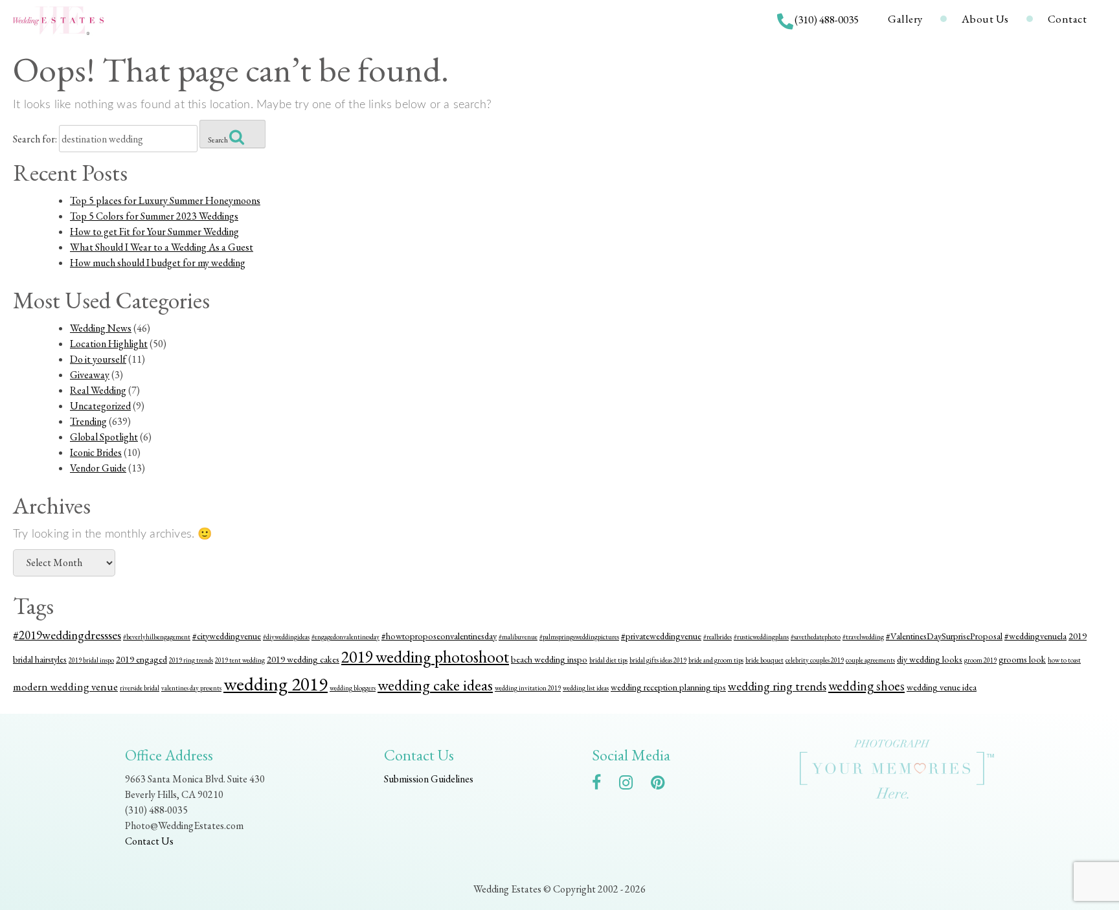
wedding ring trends (777, 686)
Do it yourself (98, 359)
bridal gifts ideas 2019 (657, 660)
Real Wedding (98, 390)
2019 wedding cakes (303, 659)
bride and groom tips (715, 660)
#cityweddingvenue (226, 636)
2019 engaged (141, 659)
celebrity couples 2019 (815, 660)
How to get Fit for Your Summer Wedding (154, 231)
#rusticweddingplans (761, 636)
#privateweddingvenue (661, 636)
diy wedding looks (929, 659)
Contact (1067, 19)
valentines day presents (191, 687)
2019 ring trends (191, 660)
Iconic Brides (96, 452)
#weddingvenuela (1035, 636)
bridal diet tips (608, 660)
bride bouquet (764, 660)
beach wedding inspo (549, 659)
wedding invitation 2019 (528, 687)
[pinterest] (664, 784)
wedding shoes (866, 685)
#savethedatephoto (816, 636)
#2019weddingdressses (67, 635)
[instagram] (632, 784)
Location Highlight (109, 343)
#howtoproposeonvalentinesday (439, 636)
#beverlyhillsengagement (156, 636)
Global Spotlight (104, 437)
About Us (985, 19)
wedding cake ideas (435, 685)
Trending (88, 421)
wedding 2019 (275, 683)
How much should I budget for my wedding (157, 262)
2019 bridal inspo (91, 660)
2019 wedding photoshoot (425, 657)
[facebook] (603, 784)
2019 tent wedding (240, 660)
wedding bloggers (353, 687)
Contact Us (149, 841)
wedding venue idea (942, 687)
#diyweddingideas (286, 636)
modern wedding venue (65, 686)
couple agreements (870, 660)
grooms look (1022, 659)
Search (218, 140)
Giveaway (89, 374)
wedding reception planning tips (668, 687)
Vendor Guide (98, 468)
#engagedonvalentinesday (345, 636)
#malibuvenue (518, 636)
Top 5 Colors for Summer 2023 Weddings (154, 216)
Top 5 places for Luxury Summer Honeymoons (165, 200)
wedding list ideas (586, 687)
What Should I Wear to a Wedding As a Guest (161, 247)
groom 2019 (980, 660)
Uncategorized (100, 406)
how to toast (1064, 660)
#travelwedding (863, 636)
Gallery (905, 19)
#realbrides (717, 636)
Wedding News (100, 328)
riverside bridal (139, 687)
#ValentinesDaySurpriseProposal (944, 636)
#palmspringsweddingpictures (579, 636)
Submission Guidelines (428, 779)
